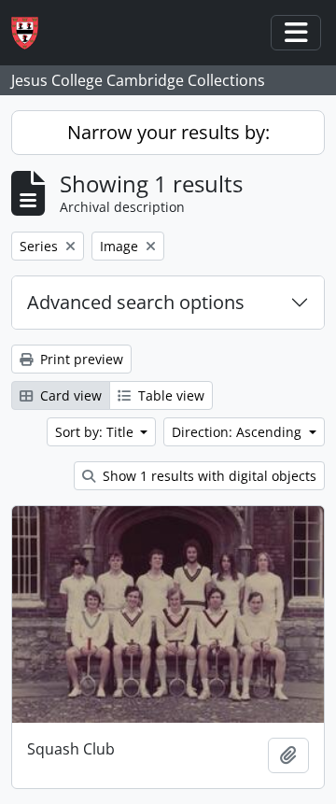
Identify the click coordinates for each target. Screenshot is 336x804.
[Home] (32, 33)
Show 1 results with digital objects (207, 476)
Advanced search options (136, 302)
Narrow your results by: (168, 132)
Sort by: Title (96, 432)
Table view (169, 395)
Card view (69, 395)
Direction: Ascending (238, 432)
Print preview (79, 359)
